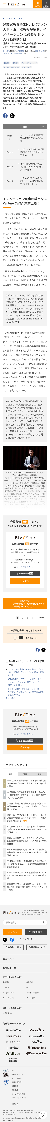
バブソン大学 (26, 67)
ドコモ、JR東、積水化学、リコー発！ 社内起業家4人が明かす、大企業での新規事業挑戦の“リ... (26, 692)
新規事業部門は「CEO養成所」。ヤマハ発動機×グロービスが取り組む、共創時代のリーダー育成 (27, 886)
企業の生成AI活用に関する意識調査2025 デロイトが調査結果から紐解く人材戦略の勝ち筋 (27, 875)
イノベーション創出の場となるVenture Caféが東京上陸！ (32, 137)
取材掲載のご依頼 (37, 947)
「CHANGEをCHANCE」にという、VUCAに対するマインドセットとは (31, 181)
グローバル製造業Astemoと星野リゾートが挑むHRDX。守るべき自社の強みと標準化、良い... (26, 672)
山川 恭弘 (6, 51)
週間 (25, 774)
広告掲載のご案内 (13, 947)
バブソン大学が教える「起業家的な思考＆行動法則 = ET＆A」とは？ (32, 152)
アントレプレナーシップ (29, 63)
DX (27, 987)
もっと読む (10, 697)
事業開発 (6, 63)
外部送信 (15, 1104)
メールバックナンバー (26, 566)
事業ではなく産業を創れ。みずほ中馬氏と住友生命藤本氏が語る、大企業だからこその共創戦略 (26, 783)
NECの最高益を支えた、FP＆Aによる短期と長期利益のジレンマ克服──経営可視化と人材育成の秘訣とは (27, 852)
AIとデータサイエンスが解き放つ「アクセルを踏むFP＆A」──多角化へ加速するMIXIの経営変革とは (27, 829)
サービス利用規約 (18, 1093)
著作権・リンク (17, 1074)
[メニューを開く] (4, 4)
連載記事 (6, 1013)
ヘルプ (14, 1070)
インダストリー (8, 992)
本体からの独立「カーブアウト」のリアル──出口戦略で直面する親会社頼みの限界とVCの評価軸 (27, 840)
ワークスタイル (8, 998)
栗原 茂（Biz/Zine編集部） (14, 53)
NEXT (41, 617)
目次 (25, 126)
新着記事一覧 (9, 967)
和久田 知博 (39, 51)
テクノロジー (31, 998)
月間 (39, 774)
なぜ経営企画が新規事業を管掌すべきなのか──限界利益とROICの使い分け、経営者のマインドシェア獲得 (26, 794)
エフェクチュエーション (11, 67)
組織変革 (6, 987)
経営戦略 (29, 982)
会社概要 (15, 1090)
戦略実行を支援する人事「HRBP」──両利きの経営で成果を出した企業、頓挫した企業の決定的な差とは (26, 817)
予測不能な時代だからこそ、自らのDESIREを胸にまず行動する (31, 166)
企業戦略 (15, 63)
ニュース (7, 958)
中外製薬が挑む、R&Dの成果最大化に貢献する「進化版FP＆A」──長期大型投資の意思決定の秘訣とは (27, 863)
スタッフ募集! (17, 1078)
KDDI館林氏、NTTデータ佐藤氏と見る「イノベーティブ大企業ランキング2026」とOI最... (24, 682)
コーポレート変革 (33, 992)
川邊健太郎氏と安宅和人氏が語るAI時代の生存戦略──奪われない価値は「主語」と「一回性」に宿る (27, 806)
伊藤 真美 (21, 51)
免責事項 (15, 1086)
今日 (10, 774)
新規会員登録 (26, 573)
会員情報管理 (17, 1082)
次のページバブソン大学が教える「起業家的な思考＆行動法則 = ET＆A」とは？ (25, 603)
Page (10, 152)
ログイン (26, 581)
